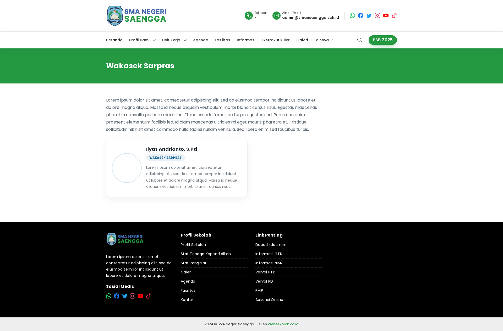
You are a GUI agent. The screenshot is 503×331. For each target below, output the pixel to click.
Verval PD (264, 281)
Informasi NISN (268, 263)
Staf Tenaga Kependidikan (206, 253)
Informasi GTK (268, 253)
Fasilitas (188, 290)
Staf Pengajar (193, 263)
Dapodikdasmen (270, 244)
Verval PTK (265, 272)
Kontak (187, 299)
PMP (259, 290)
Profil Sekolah (193, 244)
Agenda (188, 281)
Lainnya (321, 40)
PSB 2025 (383, 40)
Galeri (186, 272)
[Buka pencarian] (359, 40)
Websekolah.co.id (283, 324)
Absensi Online (269, 299)
